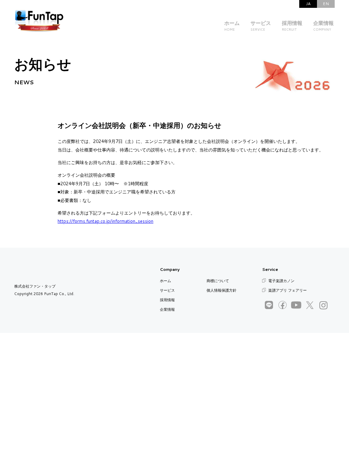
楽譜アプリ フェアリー (287, 290)
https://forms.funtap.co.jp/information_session (105, 221)
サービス (167, 290)
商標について (218, 280)
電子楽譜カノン (281, 280)
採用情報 (167, 300)
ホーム (165, 280)
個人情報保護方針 (222, 290)
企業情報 (167, 309)
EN (326, 3)
